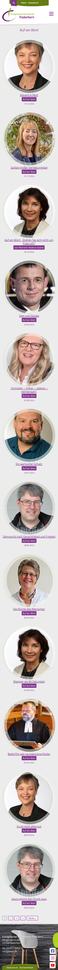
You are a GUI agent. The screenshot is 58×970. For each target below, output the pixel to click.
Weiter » (32, 918)
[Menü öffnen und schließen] (51, 14)
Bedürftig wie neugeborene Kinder (29, 754)
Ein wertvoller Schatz (29, 464)
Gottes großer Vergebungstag (29, 167)
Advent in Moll (29, 95)
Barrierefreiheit (26, 967)
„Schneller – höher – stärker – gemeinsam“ (29, 390)
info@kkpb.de (9, 951)
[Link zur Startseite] (18, 15)
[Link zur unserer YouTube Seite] (53, 965)
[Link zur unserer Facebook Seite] (53, 951)
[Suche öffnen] (14, 3)
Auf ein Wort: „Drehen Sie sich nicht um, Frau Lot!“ (29, 241)
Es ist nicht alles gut (29, 826)
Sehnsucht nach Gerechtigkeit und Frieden (29, 536)
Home (23, 2)
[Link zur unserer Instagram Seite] (53, 958)
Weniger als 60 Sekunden (29, 681)
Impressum (33, 2)
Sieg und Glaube (29, 315)
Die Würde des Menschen (29, 609)
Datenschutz (12, 967)
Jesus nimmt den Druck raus (29, 899)
